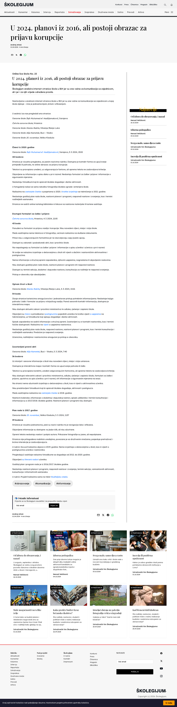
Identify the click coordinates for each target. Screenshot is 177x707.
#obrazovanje (22, 483)
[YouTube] (161, 671)
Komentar (23, 12)
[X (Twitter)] (161, 663)
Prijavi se (54, 505)
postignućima (51, 314)
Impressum (68, 662)
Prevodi (130, 12)
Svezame (40, 656)
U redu (169, 703)
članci (27, 314)
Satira (120, 12)
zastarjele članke (33, 191)
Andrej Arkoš (16, 45)
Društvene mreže (106, 12)
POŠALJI (135, 672)
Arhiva (141, 12)
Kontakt (66, 659)
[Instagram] (161, 679)
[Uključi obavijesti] (173, 4)
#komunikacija (42, 483)
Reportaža (60, 12)
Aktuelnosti (9, 12)
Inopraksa (89, 12)
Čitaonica (134, 4)
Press (126, 4)
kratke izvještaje (70, 191)
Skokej (39, 659)
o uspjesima (95, 314)
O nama (66, 656)
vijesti (46, 324)
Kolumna (35, 12)
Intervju (47, 12)
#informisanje (63, 483)
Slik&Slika (153, 4)
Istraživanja (74, 12)
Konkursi (118, 4)
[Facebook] (161, 656)
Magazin (143, 4)
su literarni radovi (30, 459)
